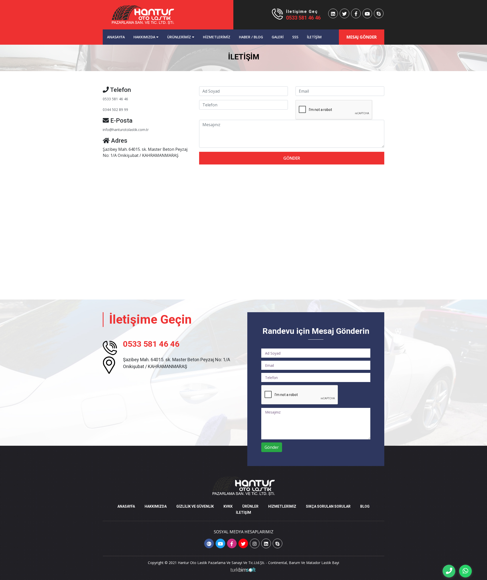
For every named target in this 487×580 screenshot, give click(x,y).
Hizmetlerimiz (216, 37)
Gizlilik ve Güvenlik (195, 506)
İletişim (314, 37)
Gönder (291, 158)
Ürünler (250, 506)
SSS (295, 37)
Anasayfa (118, 36)
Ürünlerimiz (179, 37)
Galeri (278, 37)
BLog (365, 506)
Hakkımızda (144, 37)
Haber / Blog (251, 37)
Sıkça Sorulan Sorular (328, 506)
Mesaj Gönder (361, 37)
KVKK (228, 506)
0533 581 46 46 (303, 18)
